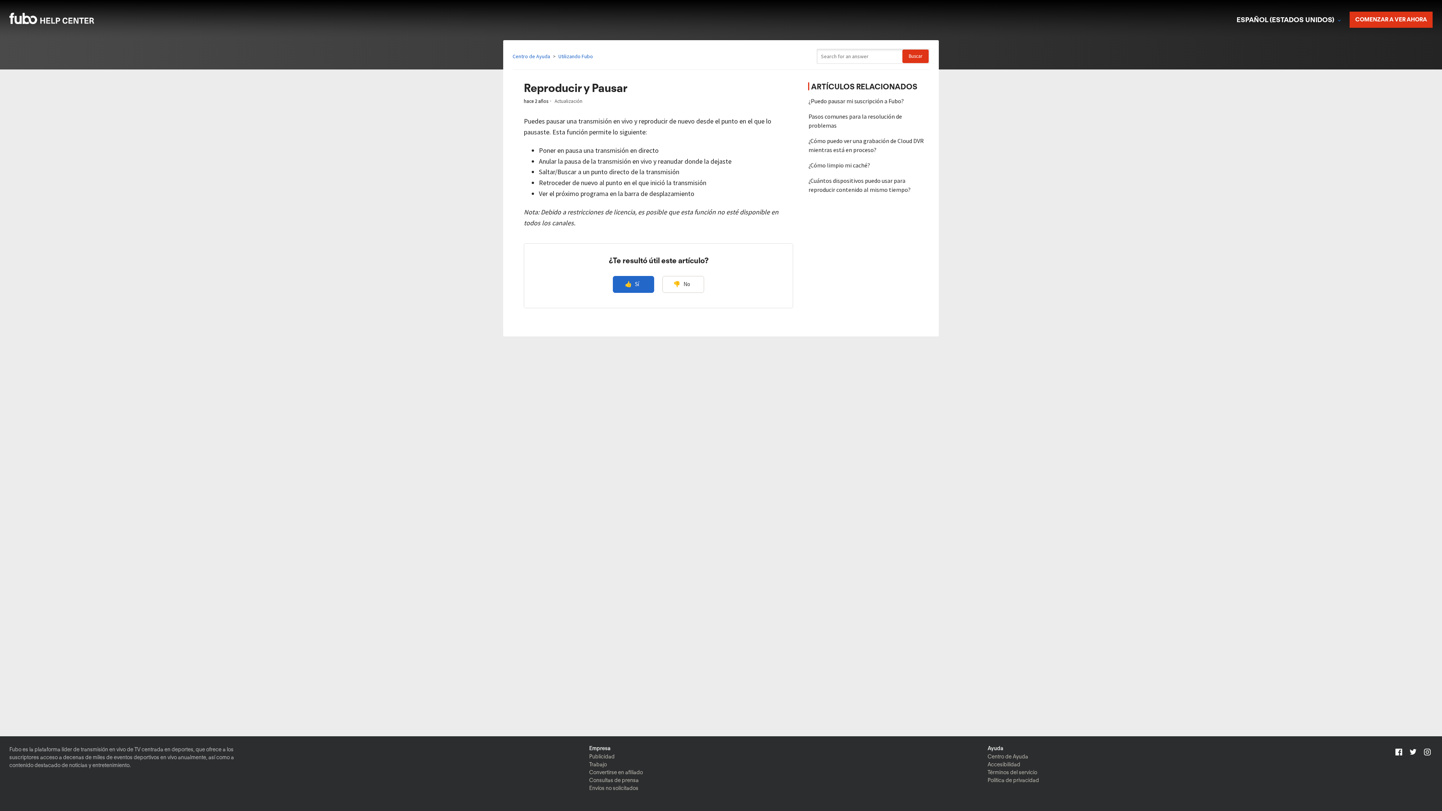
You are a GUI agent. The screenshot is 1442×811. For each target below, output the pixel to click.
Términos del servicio (1012, 772)
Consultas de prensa (614, 780)
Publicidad (602, 757)
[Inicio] (61, 22)
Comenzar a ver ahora (1391, 19)
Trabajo (598, 764)
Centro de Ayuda (531, 56)
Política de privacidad (1013, 780)
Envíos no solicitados (613, 788)
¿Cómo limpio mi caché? (839, 165)
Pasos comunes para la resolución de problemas (855, 121)
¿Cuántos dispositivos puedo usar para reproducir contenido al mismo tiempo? (859, 185)
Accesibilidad (1004, 764)
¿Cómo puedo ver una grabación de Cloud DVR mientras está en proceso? (866, 145)
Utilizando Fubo (575, 56)
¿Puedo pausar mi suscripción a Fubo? (856, 101)
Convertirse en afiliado (616, 772)
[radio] (633, 284)
